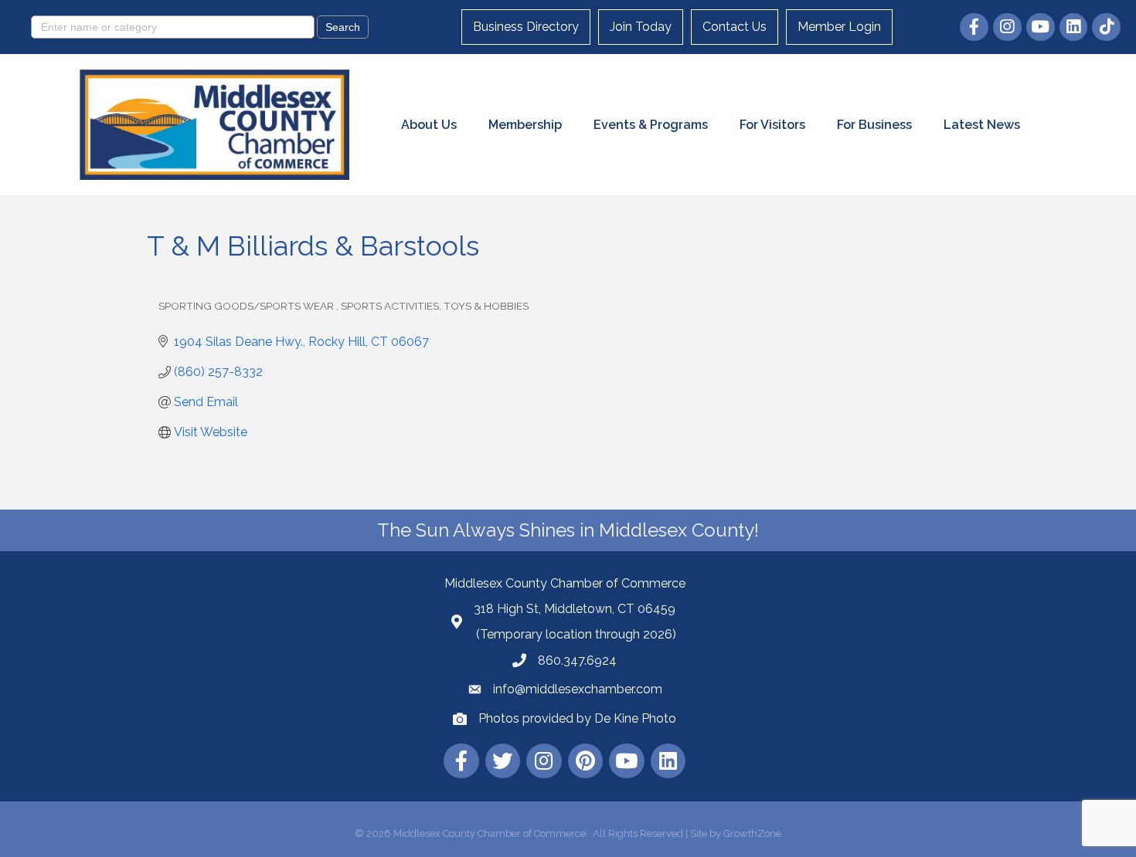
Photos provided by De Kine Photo (577, 718)
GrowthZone (752, 833)
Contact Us (734, 26)
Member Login (839, 26)
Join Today (641, 26)
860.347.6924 (577, 660)
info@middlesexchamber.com (577, 689)
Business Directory (526, 26)
